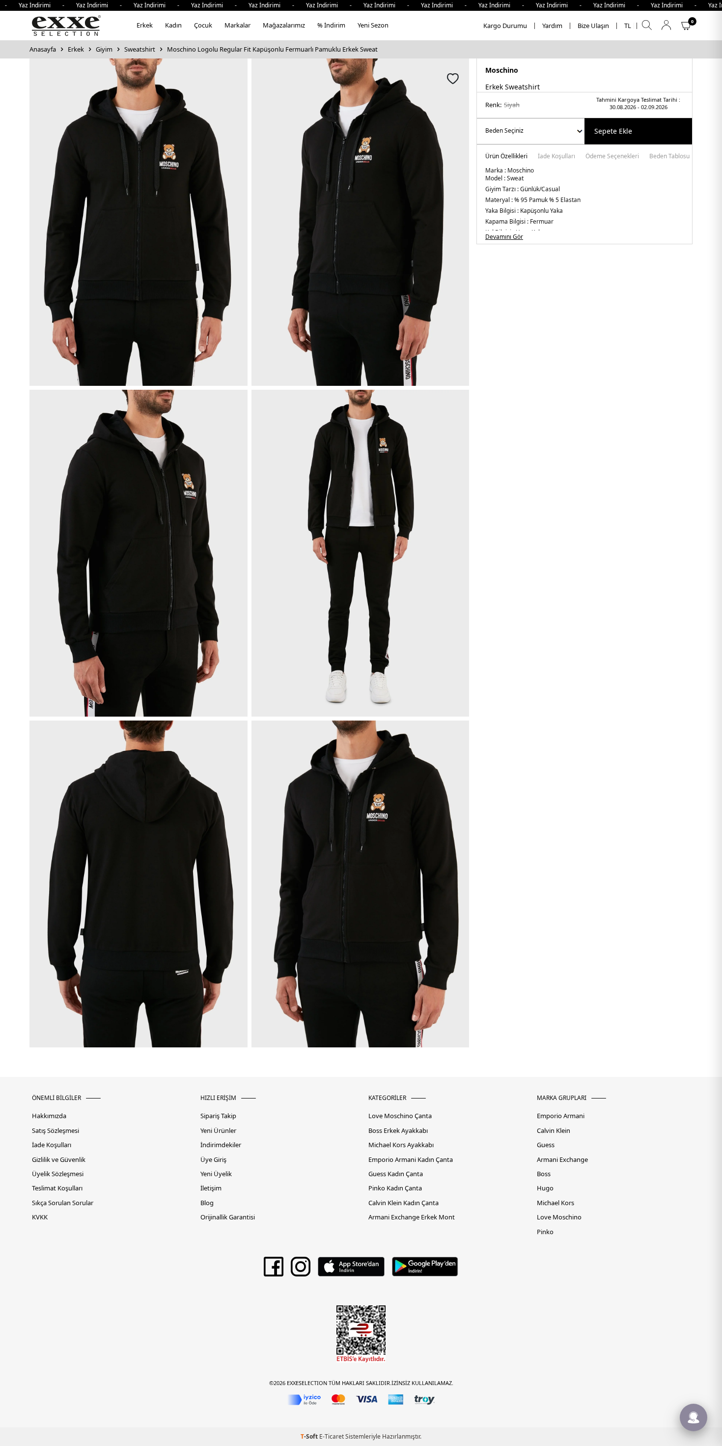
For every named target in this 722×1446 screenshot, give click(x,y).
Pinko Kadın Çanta (395, 1188)
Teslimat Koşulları (57, 1188)
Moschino (501, 70)
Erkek (145, 25)
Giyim (104, 49)
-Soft (310, 1436)
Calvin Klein (553, 1131)
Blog (207, 1203)
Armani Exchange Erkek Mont (411, 1217)
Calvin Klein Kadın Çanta (403, 1203)
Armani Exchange (562, 1160)
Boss (544, 1174)
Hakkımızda (49, 1116)
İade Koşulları (556, 156)
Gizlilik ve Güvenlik (58, 1160)
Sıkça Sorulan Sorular (62, 1203)
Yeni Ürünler (218, 1131)
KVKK (40, 1217)
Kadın (173, 25)
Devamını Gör (504, 237)
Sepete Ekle (613, 131)
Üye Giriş (213, 1160)
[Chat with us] (693, 1417)
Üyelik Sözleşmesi (57, 1174)
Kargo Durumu (505, 26)
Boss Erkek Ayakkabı (398, 1131)
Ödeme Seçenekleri (612, 156)
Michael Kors (555, 1203)
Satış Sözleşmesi (55, 1131)
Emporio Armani (560, 1116)
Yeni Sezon (373, 25)
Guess (546, 1145)
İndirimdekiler (220, 1145)
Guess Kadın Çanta (395, 1174)
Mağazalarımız (284, 25)
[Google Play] (425, 1270)
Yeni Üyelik (216, 1174)
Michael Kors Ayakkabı (401, 1145)
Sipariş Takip (218, 1116)
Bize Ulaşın (593, 26)
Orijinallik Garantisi (227, 1217)
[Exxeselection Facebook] (273, 1270)
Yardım (552, 26)
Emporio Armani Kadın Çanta (410, 1160)
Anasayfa (42, 49)
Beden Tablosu (669, 156)
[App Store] (351, 1270)
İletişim (211, 1188)
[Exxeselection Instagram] (300, 1270)
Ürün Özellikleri (506, 156)
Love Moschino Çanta (400, 1116)
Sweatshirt (139, 49)
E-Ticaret (331, 1436)
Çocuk (203, 25)
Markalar (237, 25)
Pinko (545, 1232)
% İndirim (331, 25)
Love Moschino (559, 1217)
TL (627, 26)
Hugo (545, 1188)
